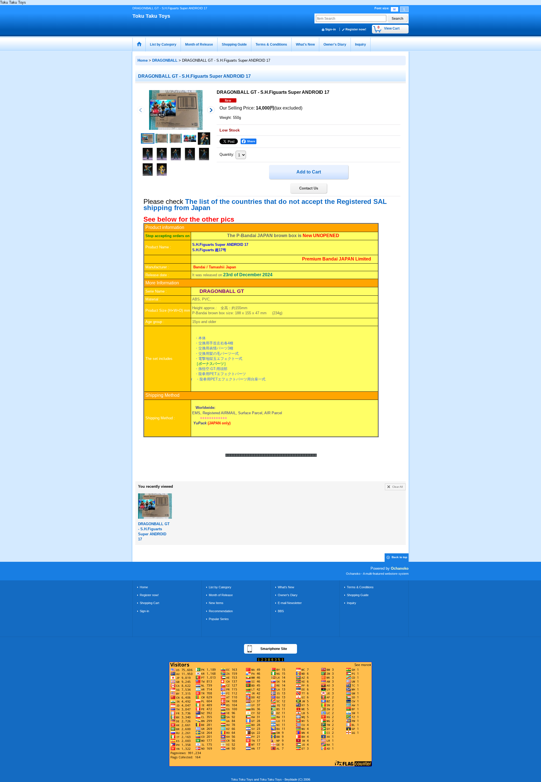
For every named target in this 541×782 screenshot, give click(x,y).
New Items (216, 603)
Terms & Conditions (360, 587)
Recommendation (221, 611)
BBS (281, 611)
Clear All (397, 486)
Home (144, 587)
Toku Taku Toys (151, 16)
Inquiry (351, 603)
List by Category (220, 587)
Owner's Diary (288, 595)
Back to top (399, 557)
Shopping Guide (358, 595)
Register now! (355, 29)
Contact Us (308, 188)
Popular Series (219, 619)
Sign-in (330, 29)
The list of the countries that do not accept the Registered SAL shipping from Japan (265, 204)
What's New (286, 587)
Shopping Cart (149, 603)
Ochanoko (400, 568)
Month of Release (221, 595)
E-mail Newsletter (290, 603)
